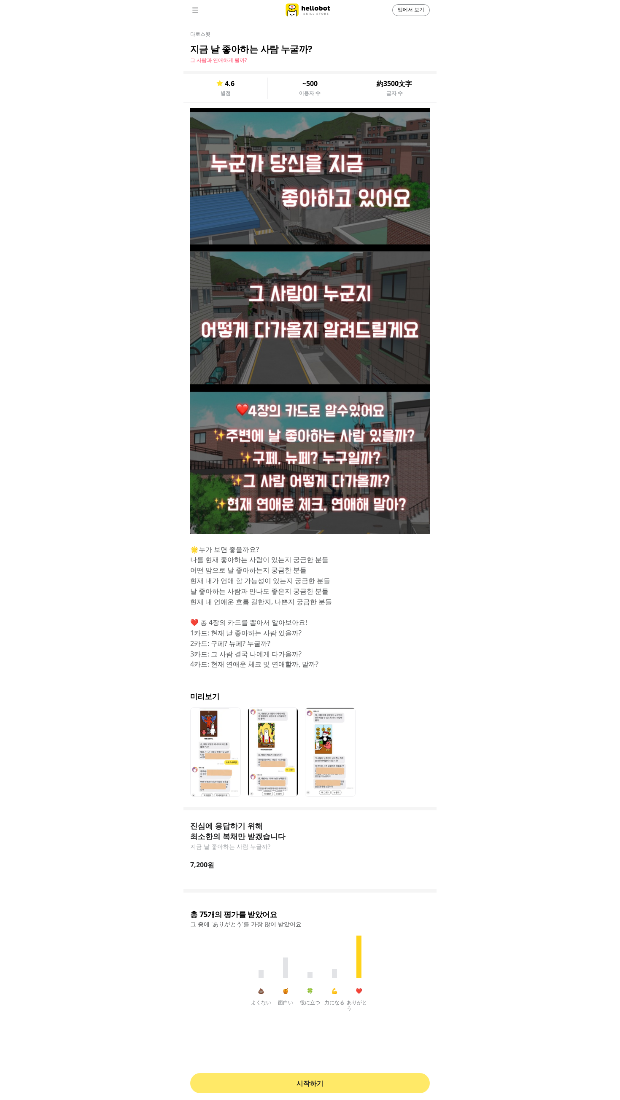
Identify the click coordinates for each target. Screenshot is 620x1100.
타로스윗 (200, 34)
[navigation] (207, 10)
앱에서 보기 (411, 9)
